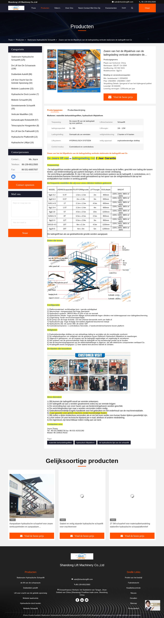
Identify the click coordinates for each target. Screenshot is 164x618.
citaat (147, 8)
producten (20, 40)
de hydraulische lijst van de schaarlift (114, 443)
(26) (21, 100)
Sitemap (133, 603)
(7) (25, 94)
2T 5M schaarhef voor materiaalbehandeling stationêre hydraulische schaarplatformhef (130, 525)
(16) (22, 114)
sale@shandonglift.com (124, 2)
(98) (21, 74)
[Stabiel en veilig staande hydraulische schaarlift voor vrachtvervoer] (82, 496)
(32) (21, 81)
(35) (23, 107)
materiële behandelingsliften (60, 443)
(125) (22, 58)
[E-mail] (13, 176)
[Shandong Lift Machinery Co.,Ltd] (16, 8)
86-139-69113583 (148, 2)
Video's (57, 8)
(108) (23, 67)
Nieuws (133, 593)
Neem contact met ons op (89, 8)
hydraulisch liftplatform (85, 443)
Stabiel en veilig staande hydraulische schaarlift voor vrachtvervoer (81, 525)
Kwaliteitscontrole (133, 588)
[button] (12, 502)
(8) (25, 125)
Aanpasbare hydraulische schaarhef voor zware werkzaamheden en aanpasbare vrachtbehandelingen (31, 525)
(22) (22, 89)
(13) (25, 131)
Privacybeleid (133, 608)
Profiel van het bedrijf (133, 578)
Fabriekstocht (133, 583)
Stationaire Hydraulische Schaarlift (41, 40)
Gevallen (133, 598)
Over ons (69, 8)
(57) (24, 120)
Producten (45, 8)
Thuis (33, 8)
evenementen (111, 8)
